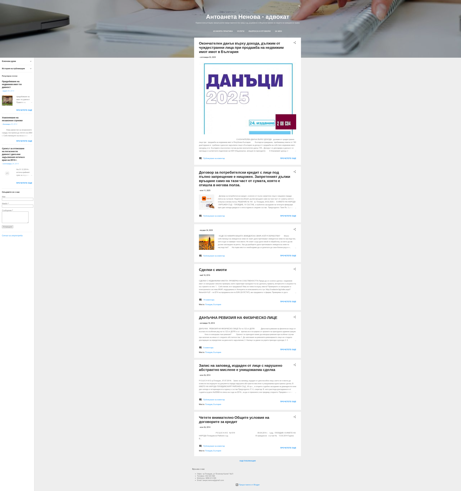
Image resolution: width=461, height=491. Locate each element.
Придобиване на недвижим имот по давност (12, 84)
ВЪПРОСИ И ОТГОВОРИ (260, 31)
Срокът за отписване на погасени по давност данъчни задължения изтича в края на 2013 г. (13, 154)
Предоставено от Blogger (249, 485)
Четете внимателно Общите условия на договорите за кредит (234, 419)
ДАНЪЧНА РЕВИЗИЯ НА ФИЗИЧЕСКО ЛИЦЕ (238, 318)
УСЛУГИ (240, 31)
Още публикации (248, 461)
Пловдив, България (213, 304)
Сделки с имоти (213, 270)
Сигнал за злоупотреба (12, 235)
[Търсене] (299, 6)
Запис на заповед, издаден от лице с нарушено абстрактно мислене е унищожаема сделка (240, 367)
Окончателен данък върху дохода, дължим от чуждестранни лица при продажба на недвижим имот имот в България (241, 47)
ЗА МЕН (278, 31)
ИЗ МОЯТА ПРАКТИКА (223, 31)
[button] (294, 43)
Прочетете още (288, 158)
